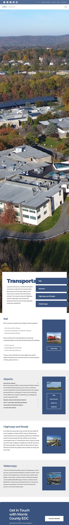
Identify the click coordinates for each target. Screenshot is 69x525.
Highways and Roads (47, 296)
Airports (42, 289)
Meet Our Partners (46, 2)
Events (53, 2)
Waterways (43, 304)
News (58, 2)
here (17, 360)
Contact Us (63, 2)
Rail (40, 281)
